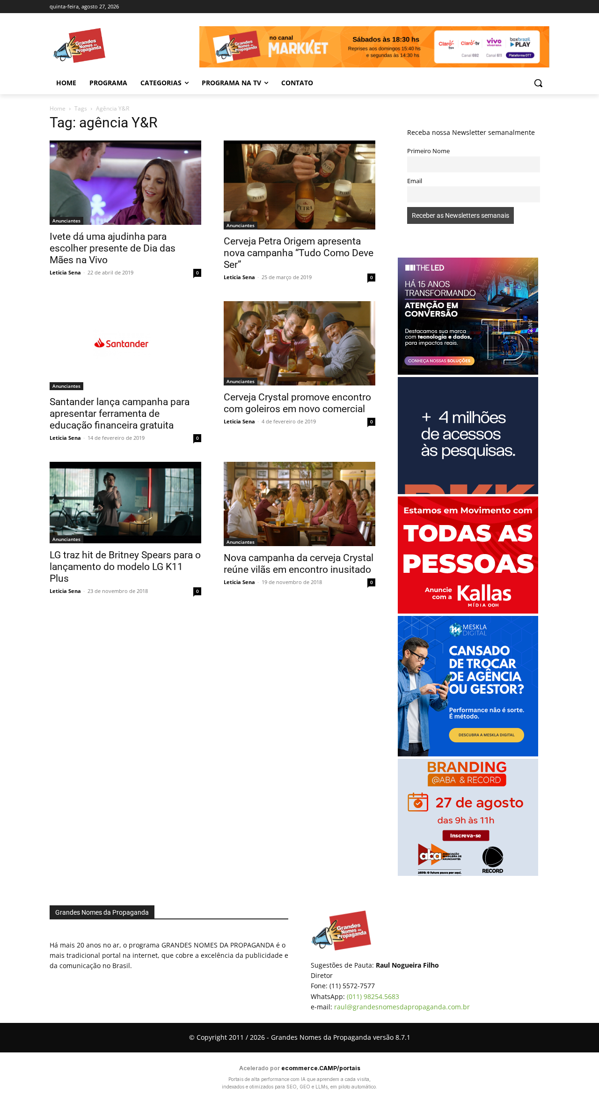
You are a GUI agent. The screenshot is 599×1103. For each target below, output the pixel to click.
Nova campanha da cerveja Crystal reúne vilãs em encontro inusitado (298, 563)
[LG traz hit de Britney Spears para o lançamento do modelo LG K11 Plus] (125, 502)
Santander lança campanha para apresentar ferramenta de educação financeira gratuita (120, 413)
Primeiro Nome (428, 151)
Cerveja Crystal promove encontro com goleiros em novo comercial (297, 403)
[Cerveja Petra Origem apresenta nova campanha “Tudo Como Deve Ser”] (299, 185)
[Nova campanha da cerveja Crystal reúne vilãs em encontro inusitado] (299, 504)
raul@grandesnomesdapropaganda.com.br (402, 1006)
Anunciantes (66, 220)
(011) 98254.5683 (373, 996)
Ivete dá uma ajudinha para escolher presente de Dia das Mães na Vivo (112, 248)
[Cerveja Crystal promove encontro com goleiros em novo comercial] (299, 343)
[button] (538, 83)
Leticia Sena (65, 272)
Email (414, 181)
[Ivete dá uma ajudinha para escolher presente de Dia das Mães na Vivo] (125, 183)
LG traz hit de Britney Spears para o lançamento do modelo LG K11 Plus (125, 566)
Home (58, 108)
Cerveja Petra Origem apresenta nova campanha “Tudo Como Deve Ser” (298, 253)
